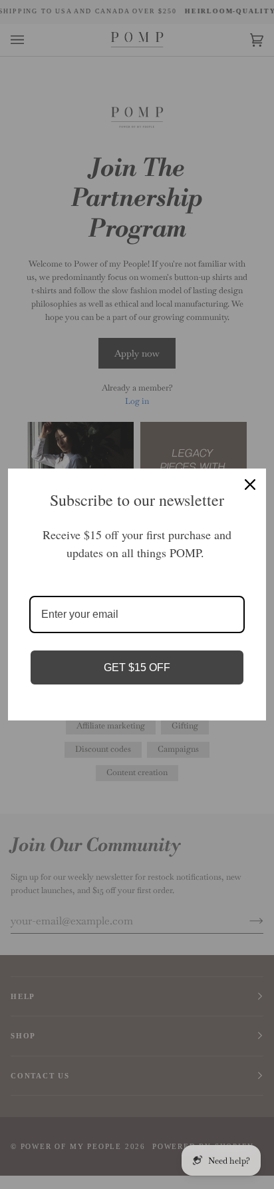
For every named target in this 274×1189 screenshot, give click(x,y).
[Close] (250, 485)
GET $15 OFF (137, 667)
